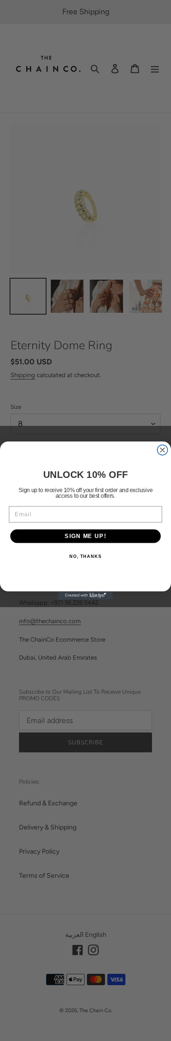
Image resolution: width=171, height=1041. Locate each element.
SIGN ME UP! (85, 536)
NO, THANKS (85, 556)
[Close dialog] (162, 450)
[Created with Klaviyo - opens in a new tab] (85, 595)
